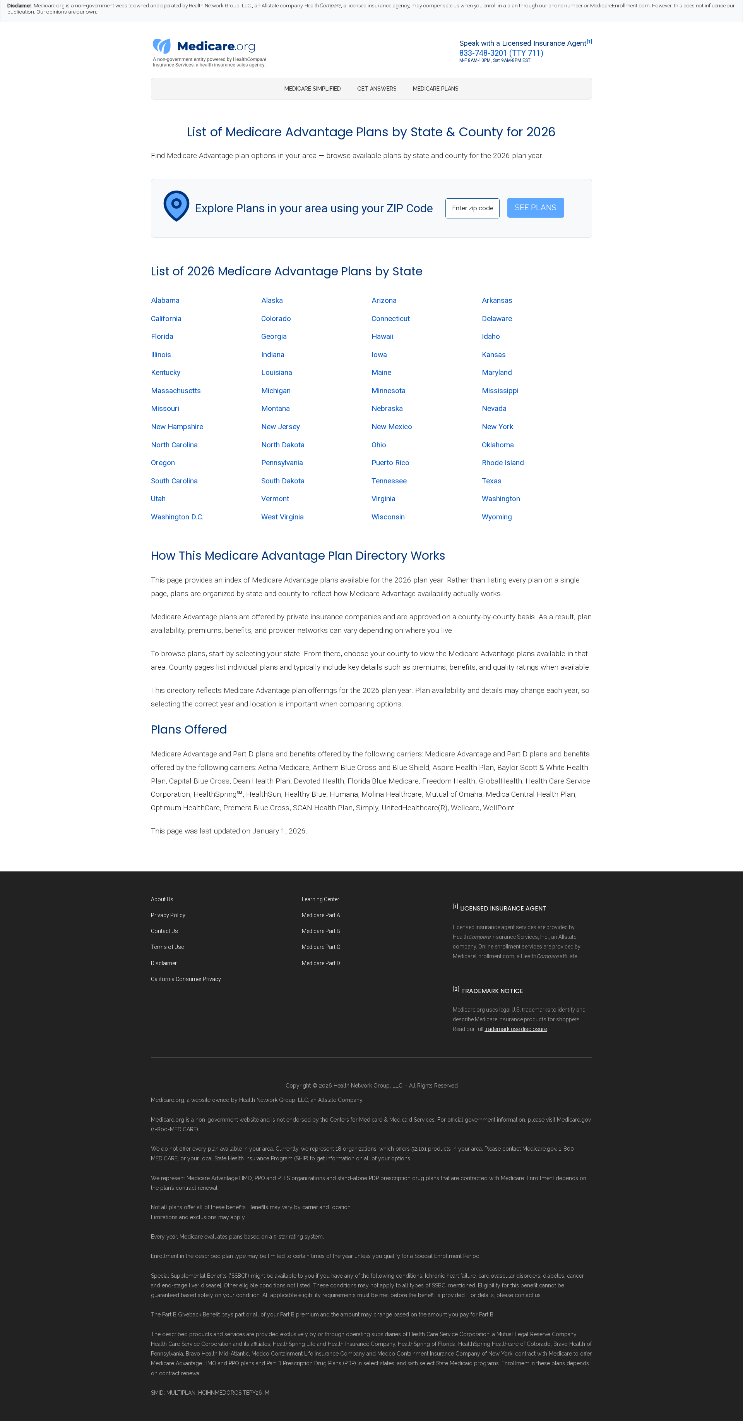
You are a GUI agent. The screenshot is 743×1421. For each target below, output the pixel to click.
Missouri (165, 408)
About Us (162, 899)
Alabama (165, 300)
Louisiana (276, 372)
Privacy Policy (168, 915)
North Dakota (283, 444)
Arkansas (497, 300)
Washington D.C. (177, 516)
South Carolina (174, 480)
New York (497, 426)
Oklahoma (498, 444)
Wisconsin (388, 516)
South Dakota (283, 480)
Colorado (276, 318)
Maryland (497, 372)
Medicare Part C (321, 947)
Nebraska (387, 408)
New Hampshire (177, 426)
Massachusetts (176, 390)
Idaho (491, 336)
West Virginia (282, 516)
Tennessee (389, 480)
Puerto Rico (390, 462)
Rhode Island (503, 462)
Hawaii (382, 336)
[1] (589, 42)
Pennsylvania (282, 462)
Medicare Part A (321, 915)
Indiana (272, 354)
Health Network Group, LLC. (369, 1086)
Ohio (379, 444)
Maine (381, 372)
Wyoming (497, 516)
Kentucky (165, 372)
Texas (492, 480)
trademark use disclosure (515, 1029)
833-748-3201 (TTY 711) (501, 53)
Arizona (384, 300)
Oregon (163, 462)
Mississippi (500, 390)
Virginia (383, 498)
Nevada (494, 408)
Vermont (275, 498)
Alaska (272, 300)
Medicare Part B (321, 931)
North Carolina (174, 444)
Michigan (276, 390)
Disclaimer (164, 963)
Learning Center (320, 899)
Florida (162, 336)
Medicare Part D (321, 963)
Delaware (497, 318)
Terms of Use (167, 947)
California (166, 318)
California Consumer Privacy (186, 979)
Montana (275, 408)
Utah (158, 498)
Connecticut (391, 318)
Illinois (161, 354)
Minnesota (389, 390)
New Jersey (280, 426)
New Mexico (392, 426)
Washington (501, 498)
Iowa (379, 354)
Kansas (494, 354)
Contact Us (164, 931)
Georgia (274, 336)
